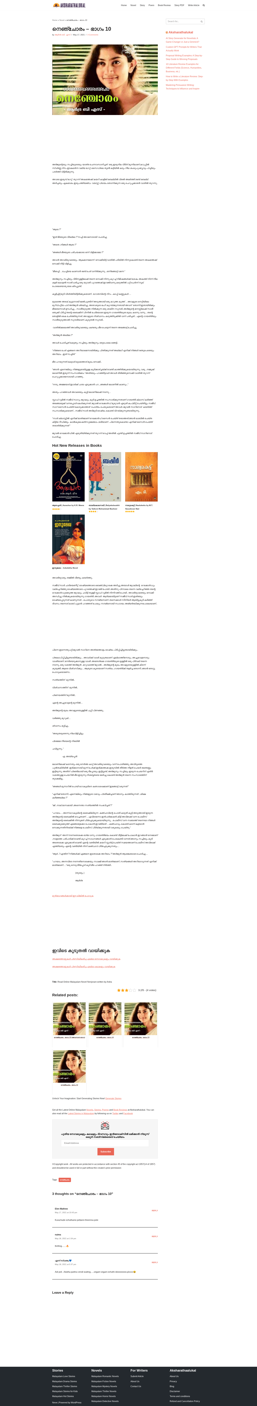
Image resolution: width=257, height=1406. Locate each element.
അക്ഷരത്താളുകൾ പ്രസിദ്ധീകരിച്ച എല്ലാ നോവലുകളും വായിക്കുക (86, 959)
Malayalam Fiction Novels (103, 1381)
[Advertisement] (105, 143)
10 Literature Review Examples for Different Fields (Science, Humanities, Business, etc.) (184, 68)
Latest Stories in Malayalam (81, 1113)
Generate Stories (113, 1098)
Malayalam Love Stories (63, 1376)
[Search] (202, 21)
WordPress (76, 1402)
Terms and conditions (180, 1396)
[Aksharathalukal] (69, 5)
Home (124, 5)
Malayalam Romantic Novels (105, 1376)
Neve (54, 1402)
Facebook (128, 1113)
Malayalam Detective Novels (105, 1401)
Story (142, 5)
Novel (133, 5)
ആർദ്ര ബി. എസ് (62, 35)
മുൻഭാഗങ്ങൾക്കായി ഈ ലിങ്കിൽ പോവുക (72, 896)
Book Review (164, 5)
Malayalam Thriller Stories (64, 1386)
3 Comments (92, 35)
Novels (89, 1110)
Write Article (193, 5)
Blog (172, 1386)
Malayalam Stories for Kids (65, 1391)
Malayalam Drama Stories (64, 1381)
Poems (105, 1110)
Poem (151, 5)
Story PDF (179, 5)
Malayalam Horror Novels (103, 1396)
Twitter (115, 1113)
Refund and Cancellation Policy (185, 1401)
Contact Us (136, 1386)
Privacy (173, 1381)
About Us (135, 1381)
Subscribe (106, 1152)
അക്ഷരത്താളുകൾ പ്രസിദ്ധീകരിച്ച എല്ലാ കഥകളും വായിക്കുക (83, 966)
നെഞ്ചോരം (65, 1180)
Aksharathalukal (181, 32)
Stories (97, 1110)
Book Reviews (120, 1110)
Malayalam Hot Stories (63, 1396)
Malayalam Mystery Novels (104, 1386)
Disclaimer (175, 1391)
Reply (155, 1211)
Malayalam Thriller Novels (103, 1391)
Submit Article (137, 1376)
